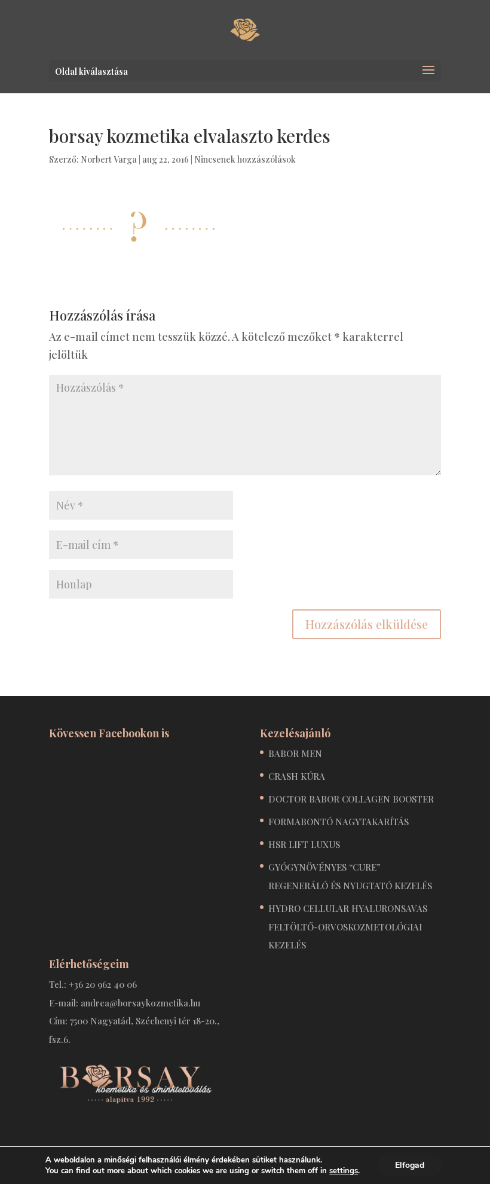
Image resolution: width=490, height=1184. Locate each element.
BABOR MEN (295, 753)
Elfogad (409, 1165)
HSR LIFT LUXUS (304, 844)
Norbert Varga (109, 159)
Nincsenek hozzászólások (245, 159)
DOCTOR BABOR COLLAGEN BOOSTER (351, 799)
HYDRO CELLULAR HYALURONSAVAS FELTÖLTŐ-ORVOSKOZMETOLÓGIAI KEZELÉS (347, 926)
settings (343, 1170)
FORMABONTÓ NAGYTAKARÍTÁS (338, 822)
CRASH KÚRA (296, 776)
